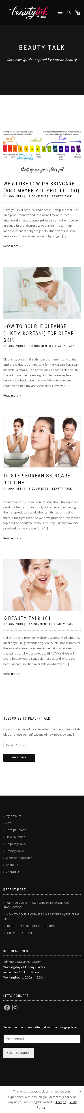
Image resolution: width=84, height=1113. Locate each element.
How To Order (15, 837)
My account (13, 816)
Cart (8, 823)
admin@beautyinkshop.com (22, 962)
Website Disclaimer (19, 858)
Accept (61, 1102)
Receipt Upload (16, 830)
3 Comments (38, 488)
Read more (10, 246)
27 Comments (39, 624)
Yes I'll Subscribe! (18, 1053)
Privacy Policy (15, 851)
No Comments (40, 346)
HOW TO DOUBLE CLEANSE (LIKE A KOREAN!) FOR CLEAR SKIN (38, 333)
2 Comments (38, 196)
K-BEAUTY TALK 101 (27, 618)
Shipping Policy (16, 844)
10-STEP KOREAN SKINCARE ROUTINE (31, 926)
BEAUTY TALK (62, 196)
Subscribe (19, 757)
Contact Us (13, 872)
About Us (12, 865)
